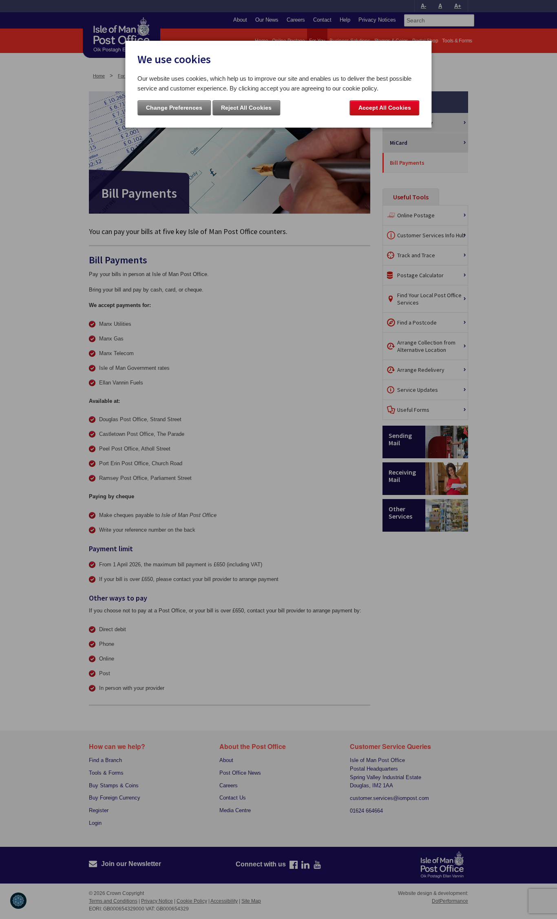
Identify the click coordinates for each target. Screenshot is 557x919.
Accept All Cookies (384, 107)
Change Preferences (174, 107)
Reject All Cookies (246, 107)
